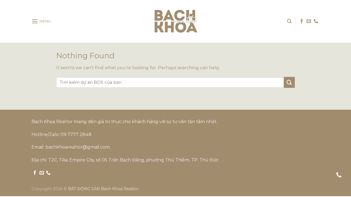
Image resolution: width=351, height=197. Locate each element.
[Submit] (289, 82)
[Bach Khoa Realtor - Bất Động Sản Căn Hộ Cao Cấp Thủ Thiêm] (175, 21)
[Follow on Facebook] (301, 21)
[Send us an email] (309, 21)
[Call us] (316, 21)
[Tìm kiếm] (289, 21)
